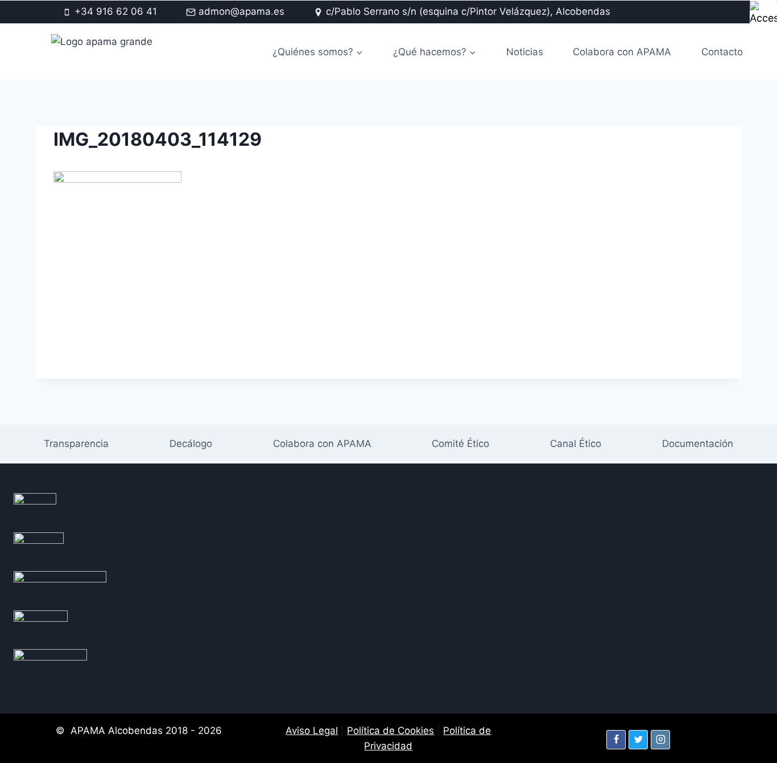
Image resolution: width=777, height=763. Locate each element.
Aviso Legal (312, 730)
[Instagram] (660, 739)
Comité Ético (460, 443)
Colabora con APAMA (622, 52)
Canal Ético (575, 443)
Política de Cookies (390, 730)
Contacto (722, 52)
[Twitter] (638, 739)
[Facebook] (616, 739)
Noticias (524, 52)
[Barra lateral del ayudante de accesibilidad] (763, 13)
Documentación (697, 443)
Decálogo (191, 443)
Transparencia (76, 443)
